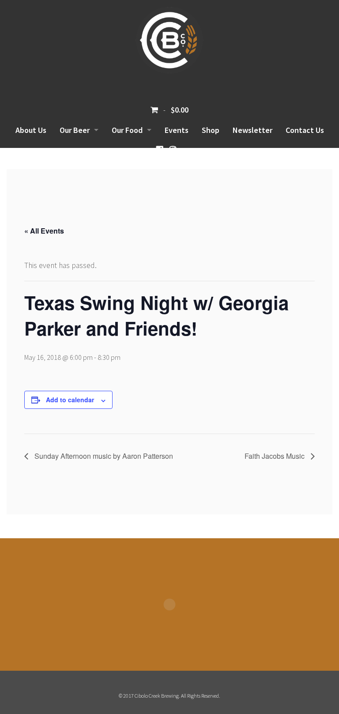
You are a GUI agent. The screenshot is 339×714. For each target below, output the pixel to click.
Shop (210, 130)
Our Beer (75, 130)
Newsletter (252, 130)
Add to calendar (70, 399)
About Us (30, 130)
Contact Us (305, 130)
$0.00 (178, 110)
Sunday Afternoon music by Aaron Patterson (103, 456)
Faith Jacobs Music (275, 456)
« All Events (44, 231)
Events (176, 130)
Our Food (127, 130)
